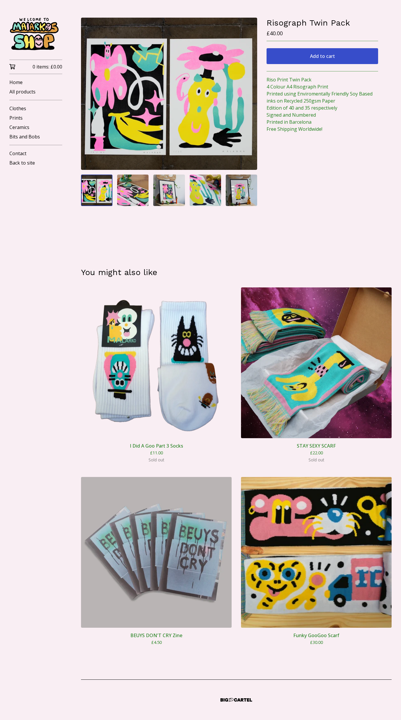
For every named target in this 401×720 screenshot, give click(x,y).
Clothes (17, 108)
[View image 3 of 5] (169, 190)
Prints (16, 118)
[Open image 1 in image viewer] (169, 94)
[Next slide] (249, 94)
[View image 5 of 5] (241, 190)
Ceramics (19, 127)
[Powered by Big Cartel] (236, 700)
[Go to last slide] (89, 94)
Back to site (22, 163)
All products (22, 91)
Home (16, 82)
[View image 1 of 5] (96, 190)
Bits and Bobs (24, 136)
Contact (17, 153)
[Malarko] (35, 34)
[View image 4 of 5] (205, 190)
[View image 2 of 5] (133, 190)
